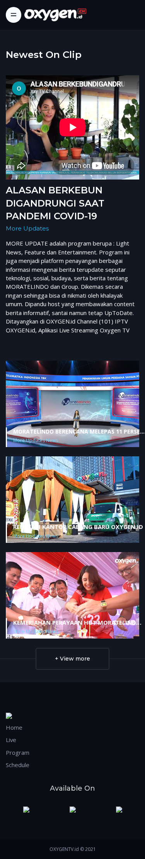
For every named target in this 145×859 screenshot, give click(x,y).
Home (14, 727)
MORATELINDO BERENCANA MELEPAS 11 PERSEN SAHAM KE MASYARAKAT (78, 431)
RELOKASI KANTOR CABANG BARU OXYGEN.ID (78, 526)
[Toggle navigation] (13, 14)
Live (11, 740)
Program (17, 752)
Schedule (17, 765)
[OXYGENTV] (55, 15)
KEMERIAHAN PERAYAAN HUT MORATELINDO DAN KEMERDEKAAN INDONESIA (77, 622)
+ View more (72, 658)
